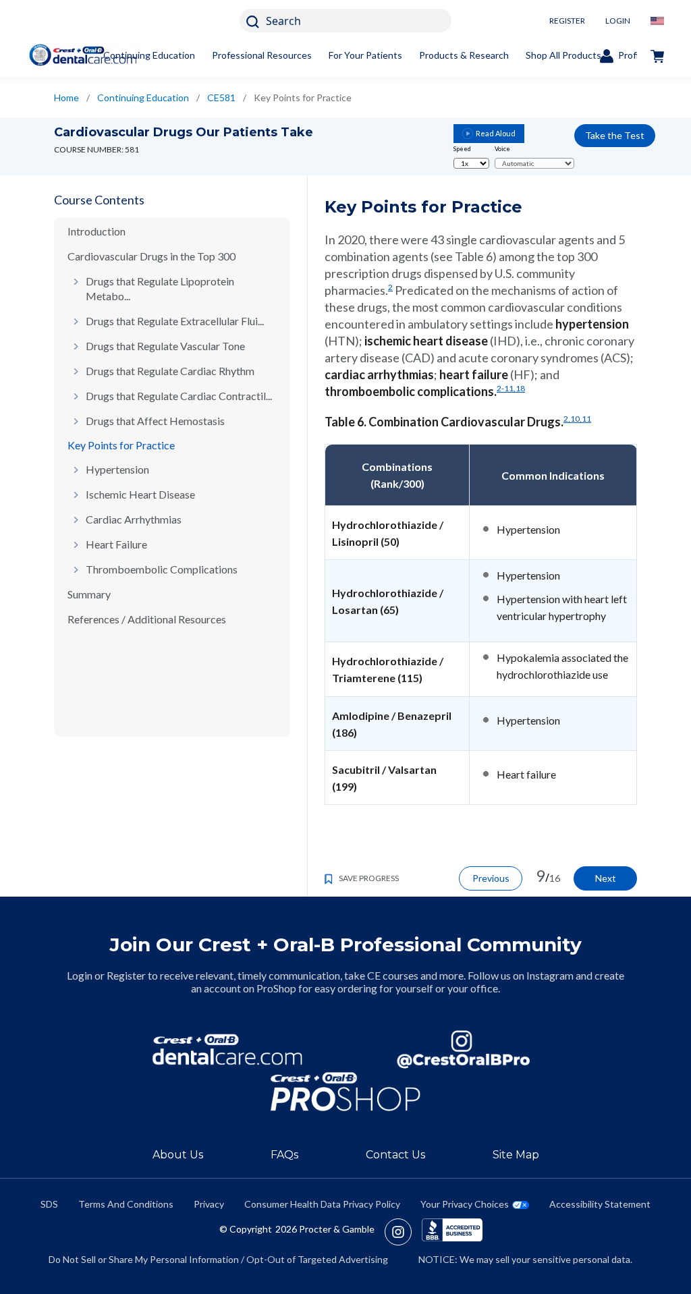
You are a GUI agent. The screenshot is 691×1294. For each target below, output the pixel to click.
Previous (490, 878)
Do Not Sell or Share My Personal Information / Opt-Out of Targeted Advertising (218, 1259)
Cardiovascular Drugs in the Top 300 (151, 256)
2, (566, 419)
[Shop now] (657, 55)
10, (576, 419)
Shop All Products (563, 55)
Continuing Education (149, 55)
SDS (49, 1204)
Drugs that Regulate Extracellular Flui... (175, 320)
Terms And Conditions (125, 1204)
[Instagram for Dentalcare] (464, 1049)
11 (586, 419)
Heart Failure (116, 544)
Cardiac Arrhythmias (134, 519)
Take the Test (614, 135)
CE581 (221, 97)
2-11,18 (511, 388)
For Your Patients (365, 55)
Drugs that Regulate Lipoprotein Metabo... (160, 288)
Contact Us (395, 1154)
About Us (178, 1154)
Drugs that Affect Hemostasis (155, 420)
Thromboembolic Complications (162, 569)
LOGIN (617, 21)
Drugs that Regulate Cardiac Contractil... (179, 395)
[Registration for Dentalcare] (227, 1049)
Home (66, 97)
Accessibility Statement (600, 1204)
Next (605, 878)
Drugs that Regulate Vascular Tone (165, 345)
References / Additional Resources (146, 619)
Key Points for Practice (121, 445)
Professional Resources (262, 55)
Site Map (516, 1154)
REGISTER (567, 21)
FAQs (284, 1154)
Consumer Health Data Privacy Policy (322, 1204)
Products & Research (464, 55)
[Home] (82, 55)
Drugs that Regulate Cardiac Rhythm (170, 370)
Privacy (209, 1204)
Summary (89, 594)
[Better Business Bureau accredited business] (452, 1231)
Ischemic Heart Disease (140, 494)
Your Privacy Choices (464, 1204)
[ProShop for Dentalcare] (345, 1092)
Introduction (96, 231)
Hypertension (117, 469)
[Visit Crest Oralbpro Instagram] (403, 1231)
